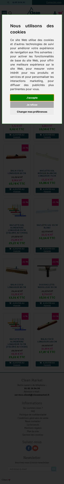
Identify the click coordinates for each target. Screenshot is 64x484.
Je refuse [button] (32, 104)
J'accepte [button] (32, 97)
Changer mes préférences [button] (32, 111)
